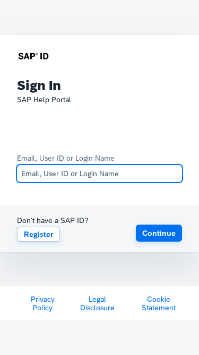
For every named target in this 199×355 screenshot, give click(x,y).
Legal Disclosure (97, 303)
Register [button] (38, 234)
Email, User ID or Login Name (66, 158)
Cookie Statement (159, 303)
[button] (159, 233)
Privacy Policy (43, 303)
